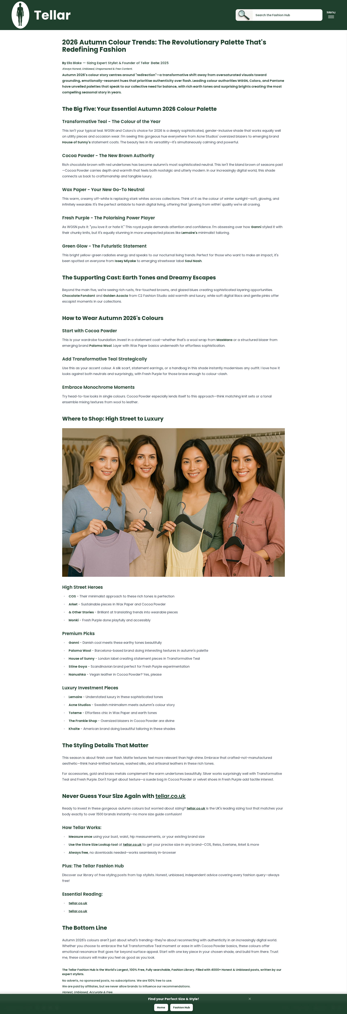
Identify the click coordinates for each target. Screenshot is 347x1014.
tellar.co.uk (170, 796)
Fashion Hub (181, 1007)
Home (161, 1007)
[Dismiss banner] (250, 999)
